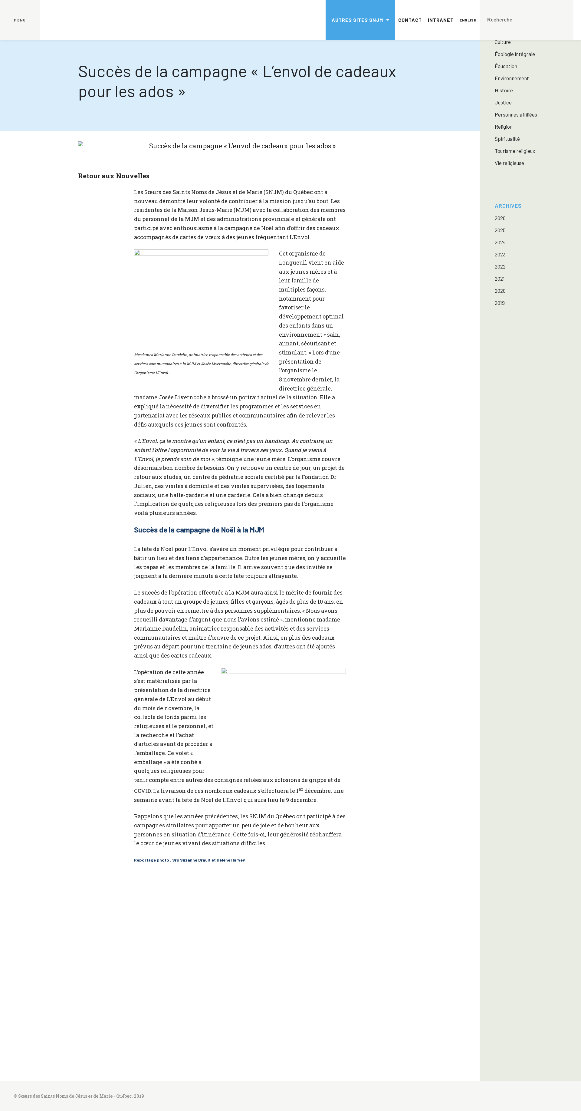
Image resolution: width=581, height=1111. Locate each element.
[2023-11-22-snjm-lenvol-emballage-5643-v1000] (199, 925)
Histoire (504, 90)
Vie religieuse (509, 163)
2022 (500, 266)
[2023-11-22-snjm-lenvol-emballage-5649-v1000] (199, 1006)
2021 (500, 278)
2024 (500, 242)
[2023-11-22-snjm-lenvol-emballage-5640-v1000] (361, 925)
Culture (503, 42)
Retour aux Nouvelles (113, 175)
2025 (500, 230)
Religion (504, 127)
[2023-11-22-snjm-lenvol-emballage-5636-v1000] (281, 925)
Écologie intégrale (515, 54)
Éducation (506, 66)
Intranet (441, 20)
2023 (500, 254)
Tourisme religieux (515, 151)
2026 (500, 218)
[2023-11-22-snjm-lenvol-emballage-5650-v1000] (119, 1006)
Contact (410, 20)
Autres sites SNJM (357, 20)
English (468, 20)
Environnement (512, 78)
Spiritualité (507, 139)
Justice (503, 102)
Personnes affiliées (516, 114)
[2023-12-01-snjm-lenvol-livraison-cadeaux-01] (361, 1006)
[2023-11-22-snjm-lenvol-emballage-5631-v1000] (119, 925)
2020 (500, 291)
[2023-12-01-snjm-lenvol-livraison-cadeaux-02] (281, 1006)
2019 (500, 303)
